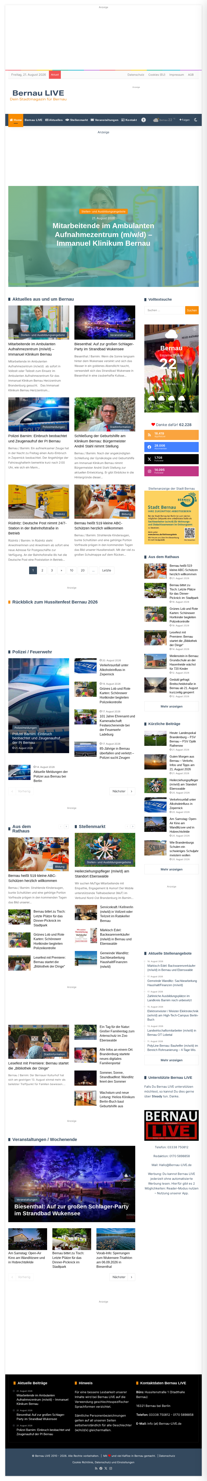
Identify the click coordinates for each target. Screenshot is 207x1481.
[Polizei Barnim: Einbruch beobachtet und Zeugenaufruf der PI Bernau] (38, 705)
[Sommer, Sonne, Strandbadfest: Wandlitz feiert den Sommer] (85, 1078)
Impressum (176, 74)
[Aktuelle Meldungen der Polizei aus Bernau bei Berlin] (19, 772)
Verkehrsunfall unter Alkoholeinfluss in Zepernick (114, 669)
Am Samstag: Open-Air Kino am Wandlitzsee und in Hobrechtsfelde (26, 1257)
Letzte (106, 570)
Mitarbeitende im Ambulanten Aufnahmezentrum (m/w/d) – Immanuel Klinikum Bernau (103, 234)
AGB (191, 74)
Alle (93, 651)
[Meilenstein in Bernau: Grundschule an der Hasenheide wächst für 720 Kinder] (155, 661)
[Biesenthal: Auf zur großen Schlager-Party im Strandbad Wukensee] (71, 1184)
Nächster (119, 791)
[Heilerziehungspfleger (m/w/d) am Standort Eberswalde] (155, 785)
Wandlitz (108, 1010)
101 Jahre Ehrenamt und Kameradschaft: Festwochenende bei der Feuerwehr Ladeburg (117, 725)
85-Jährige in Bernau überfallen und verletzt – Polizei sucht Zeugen (117, 753)
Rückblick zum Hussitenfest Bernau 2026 (55, 602)
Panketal (21, 1023)
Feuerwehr (104, 651)
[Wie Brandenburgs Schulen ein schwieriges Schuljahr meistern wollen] (155, 847)
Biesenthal (46, 1023)
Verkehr (84, 1010)
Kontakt (131, 120)
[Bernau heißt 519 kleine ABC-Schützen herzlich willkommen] (155, 571)
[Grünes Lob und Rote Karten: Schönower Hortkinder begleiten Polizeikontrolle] (85, 689)
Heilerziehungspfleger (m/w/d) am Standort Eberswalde (184, 784)
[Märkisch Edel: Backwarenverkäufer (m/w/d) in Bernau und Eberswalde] (86, 935)
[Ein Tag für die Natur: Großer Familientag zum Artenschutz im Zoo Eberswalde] (85, 1032)
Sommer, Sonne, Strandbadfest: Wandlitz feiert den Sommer (117, 1077)
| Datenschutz (166, 1455)
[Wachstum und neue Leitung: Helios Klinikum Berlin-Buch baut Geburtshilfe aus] (85, 1098)
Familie (20, 1010)
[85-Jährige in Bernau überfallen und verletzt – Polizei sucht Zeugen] (85, 749)
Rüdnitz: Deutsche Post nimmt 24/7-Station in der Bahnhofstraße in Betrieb (37, 528)
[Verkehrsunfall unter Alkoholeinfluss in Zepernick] (85, 665)
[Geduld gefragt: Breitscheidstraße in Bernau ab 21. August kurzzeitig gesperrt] (155, 685)
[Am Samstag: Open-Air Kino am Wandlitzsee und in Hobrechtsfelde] (27, 1239)
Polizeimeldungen (123, 651)
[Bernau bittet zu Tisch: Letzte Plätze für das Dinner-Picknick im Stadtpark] (19, 917)
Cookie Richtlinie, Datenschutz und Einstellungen (103, 1462)
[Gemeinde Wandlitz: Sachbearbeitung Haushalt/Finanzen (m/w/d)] (86, 958)
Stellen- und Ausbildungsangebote (103, 211)
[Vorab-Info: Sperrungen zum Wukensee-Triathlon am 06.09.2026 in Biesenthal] (115, 1239)
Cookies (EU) (156, 74)
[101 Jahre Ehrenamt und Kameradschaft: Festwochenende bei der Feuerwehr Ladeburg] (85, 716)
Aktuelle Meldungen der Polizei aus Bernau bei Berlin (51, 776)
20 (82, 570)
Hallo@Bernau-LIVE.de (175, 1165)
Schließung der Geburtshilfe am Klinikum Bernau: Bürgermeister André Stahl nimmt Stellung (100, 441)
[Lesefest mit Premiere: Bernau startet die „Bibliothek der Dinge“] (19, 963)
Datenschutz (136, 74)
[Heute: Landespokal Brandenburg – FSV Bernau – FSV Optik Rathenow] (155, 738)
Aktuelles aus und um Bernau (43, 299)
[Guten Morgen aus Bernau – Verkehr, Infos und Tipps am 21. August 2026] (155, 761)
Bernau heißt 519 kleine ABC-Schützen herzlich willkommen (184, 570)
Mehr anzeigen (172, 706)
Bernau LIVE (33, 120)
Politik (62, 1010)
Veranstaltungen (106, 120)
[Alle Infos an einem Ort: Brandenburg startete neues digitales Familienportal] (85, 1055)
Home (17, 120)
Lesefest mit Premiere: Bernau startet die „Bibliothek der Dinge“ (49, 962)
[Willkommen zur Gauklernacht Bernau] (103, 157)
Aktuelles (56, 120)
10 (71, 570)
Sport (41, 1010)
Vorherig (24, 791)
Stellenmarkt (78, 120)
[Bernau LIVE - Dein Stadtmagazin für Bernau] (38, 95)
